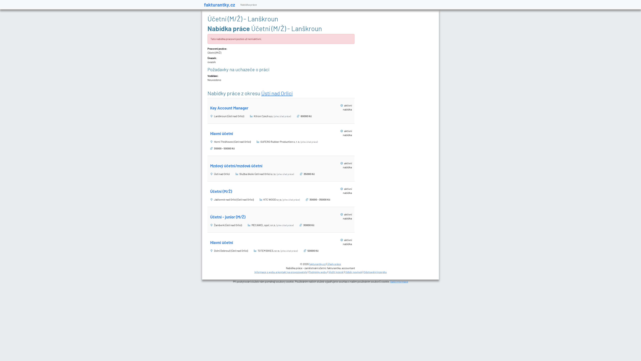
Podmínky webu (318, 272)
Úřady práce (334, 264)
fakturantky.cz (219, 5)
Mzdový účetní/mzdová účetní (236, 165)
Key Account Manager (229, 107)
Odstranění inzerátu (375, 272)
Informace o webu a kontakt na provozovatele (280, 272)
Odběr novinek (353, 272)
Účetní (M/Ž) (221, 191)
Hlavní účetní (221, 133)
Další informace (399, 281)
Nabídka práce (248, 4)
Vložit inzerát (336, 272)
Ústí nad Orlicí (277, 93)
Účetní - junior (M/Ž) (227, 216)
